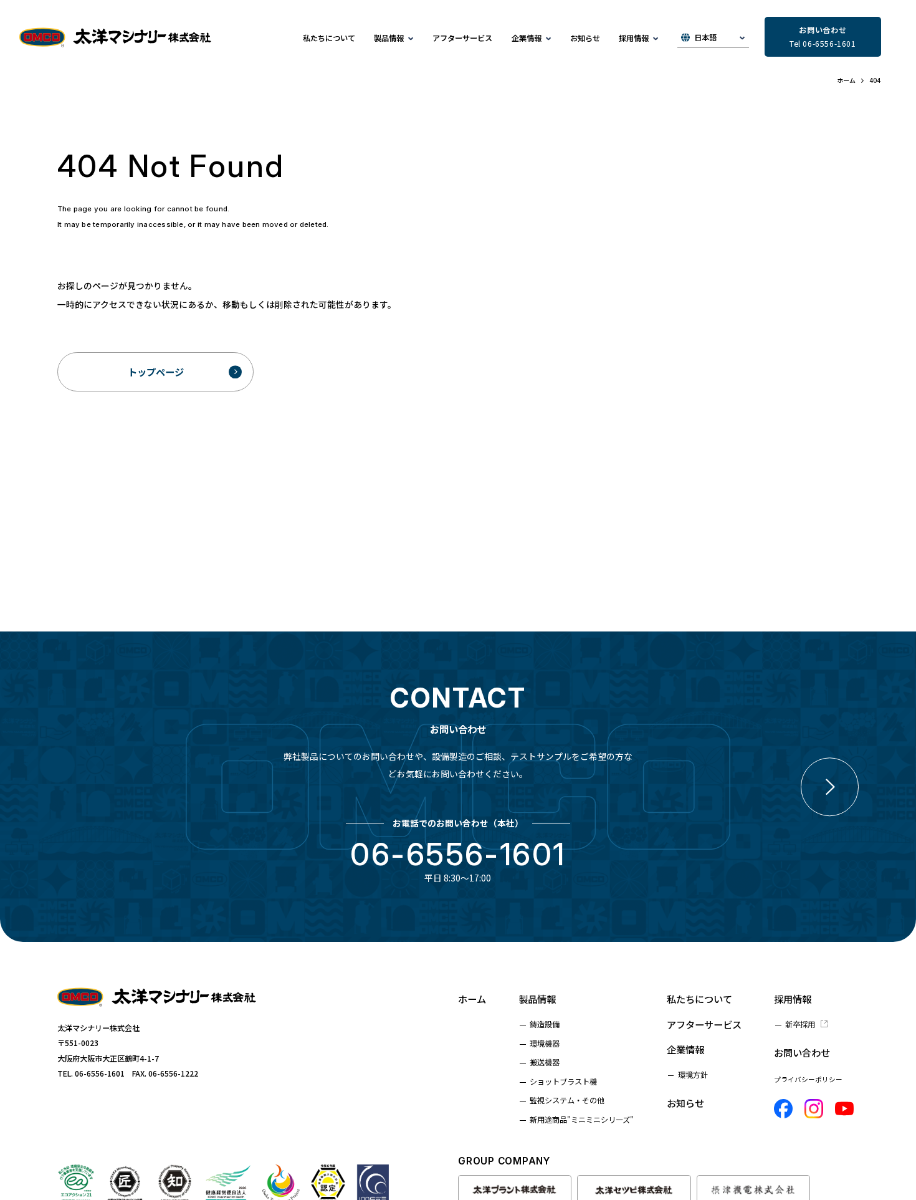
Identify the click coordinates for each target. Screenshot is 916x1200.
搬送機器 (545, 1062)
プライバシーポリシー (808, 1079)
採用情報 (792, 999)
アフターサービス (462, 38)
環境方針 (693, 1074)
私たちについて (329, 38)
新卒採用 (800, 1024)
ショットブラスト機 (563, 1081)
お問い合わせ (802, 1052)
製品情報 (537, 999)
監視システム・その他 (567, 1100)
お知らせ (585, 38)
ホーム (472, 999)
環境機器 (545, 1043)
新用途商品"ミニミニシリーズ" (582, 1119)
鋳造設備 (545, 1024)
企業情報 (685, 1049)
